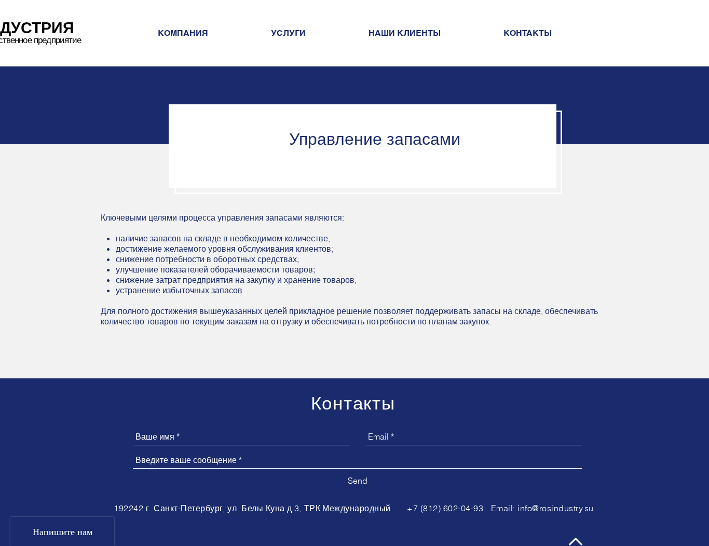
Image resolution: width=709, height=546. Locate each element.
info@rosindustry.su (555, 508)
